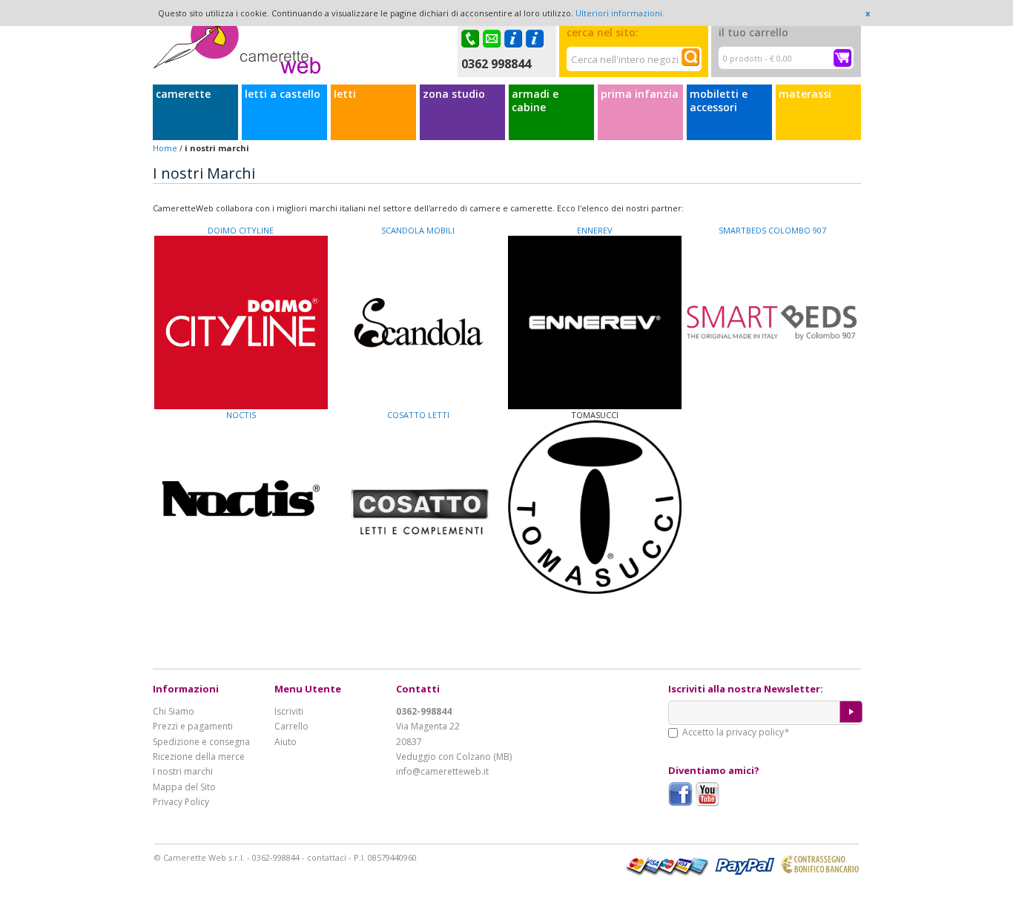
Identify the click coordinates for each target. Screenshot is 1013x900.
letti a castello (282, 94)
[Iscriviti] (850, 712)
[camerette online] (236, 47)
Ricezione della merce (199, 756)
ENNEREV (595, 230)
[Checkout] (842, 58)
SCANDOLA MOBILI (418, 230)
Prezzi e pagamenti (193, 726)
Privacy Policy (181, 801)
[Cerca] (690, 57)
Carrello (291, 726)
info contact (515, 38)
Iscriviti (288, 711)
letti (345, 94)
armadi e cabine (535, 100)
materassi (805, 94)
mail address (493, 38)
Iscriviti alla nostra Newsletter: (745, 688)
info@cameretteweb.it (442, 771)
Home (165, 147)
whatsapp (536, 38)
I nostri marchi (183, 771)
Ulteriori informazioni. (619, 13)
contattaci (326, 857)
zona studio (454, 94)
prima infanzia (640, 94)
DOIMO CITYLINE (241, 230)
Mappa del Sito (184, 787)
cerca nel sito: (603, 32)
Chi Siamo (173, 711)
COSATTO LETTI (418, 414)
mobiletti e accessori (719, 100)
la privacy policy (750, 732)
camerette (183, 94)
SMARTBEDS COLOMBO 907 (772, 230)
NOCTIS (241, 414)
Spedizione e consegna (201, 741)
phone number (472, 38)
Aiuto (285, 741)
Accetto (735, 732)
